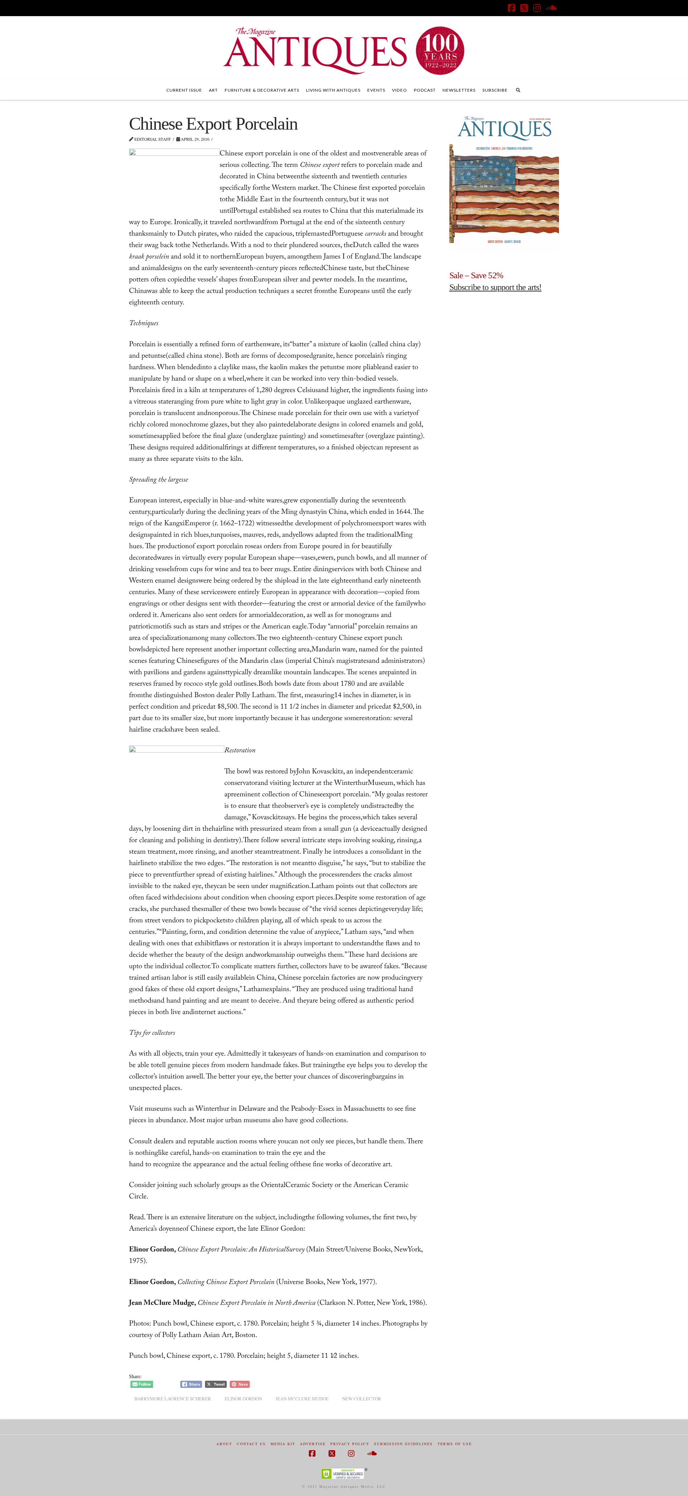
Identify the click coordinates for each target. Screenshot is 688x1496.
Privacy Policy (349, 1444)
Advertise (313, 1444)
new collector (361, 1398)
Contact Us (251, 1444)
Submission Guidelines (403, 1444)
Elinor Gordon (243, 1398)
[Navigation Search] (518, 89)
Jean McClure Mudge (302, 1398)
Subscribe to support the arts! (495, 287)
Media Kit (283, 1444)
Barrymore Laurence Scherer (172, 1398)
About (224, 1444)
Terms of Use (455, 1444)
